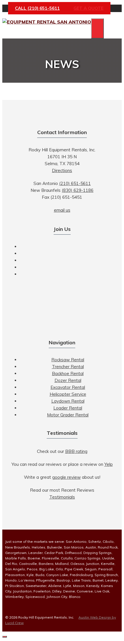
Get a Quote (89, 8)
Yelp (108, 464)
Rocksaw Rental (67, 359)
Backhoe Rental (68, 373)
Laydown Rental (67, 401)
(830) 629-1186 (77, 190)
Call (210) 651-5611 (37, 8)
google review (66, 477)
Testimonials (62, 497)
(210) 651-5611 (75, 183)
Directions (62, 170)
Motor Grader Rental (68, 415)
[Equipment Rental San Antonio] (46, 22)
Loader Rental (67, 408)
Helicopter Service (68, 394)
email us (62, 210)
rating (76, 451)
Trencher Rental (68, 366)
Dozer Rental (68, 380)
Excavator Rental (67, 387)
